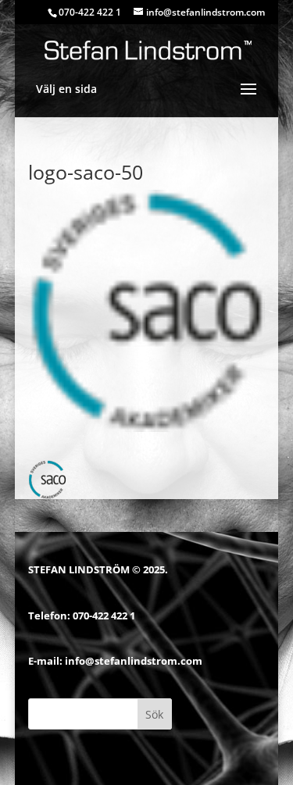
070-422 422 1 (104, 615)
